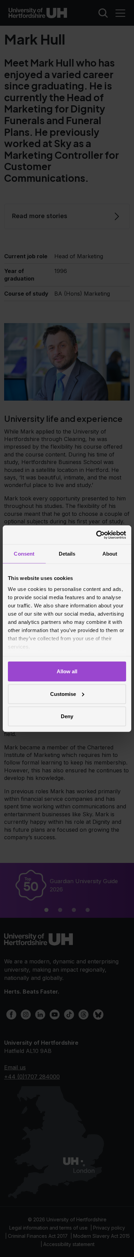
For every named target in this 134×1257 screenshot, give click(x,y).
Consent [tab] (24, 554)
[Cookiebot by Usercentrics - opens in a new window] (96, 534)
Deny (67, 716)
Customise (63, 694)
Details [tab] (67, 554)
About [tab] (110, 554)
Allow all (67, 671)
